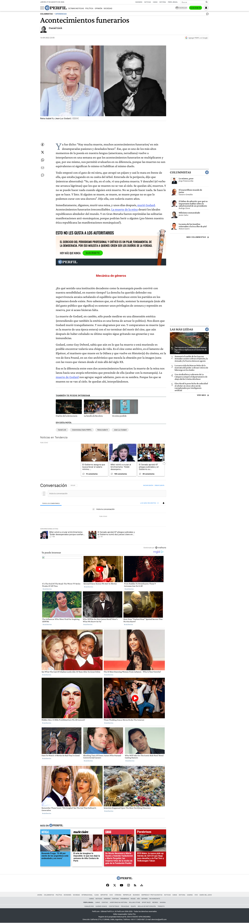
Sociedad (108, 8)
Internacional (87, 895)
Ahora (39, 895)
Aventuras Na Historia (118, 902)
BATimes (145, 899)
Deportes (104, 895)
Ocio (111, 895)
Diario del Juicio (206, 895)
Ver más (201, 395)
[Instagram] (128, 885)
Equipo (133, 906)
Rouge (133, 899)
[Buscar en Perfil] (207, 2)
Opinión (98, 8)
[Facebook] (107, 885)
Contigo (105, 902)
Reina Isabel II (102, 430)
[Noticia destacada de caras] (119, 833)
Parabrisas (124, 899)
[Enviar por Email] (42, 167)
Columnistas (180, 172)
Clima (96, 895)
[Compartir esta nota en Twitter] (42, 152)
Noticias (147, 2)
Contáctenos (114, 906)
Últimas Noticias (76, 8)
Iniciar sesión (148, 485)
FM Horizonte (154, 899)
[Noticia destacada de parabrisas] (151, 833)
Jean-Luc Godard (120, 430)
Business (139, 2)
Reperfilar (127, 895)
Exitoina (182, 895)
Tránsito (161, 906)
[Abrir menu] (42, 8)
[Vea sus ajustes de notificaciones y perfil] (206, 7)
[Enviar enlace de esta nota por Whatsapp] (42, 160)
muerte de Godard (67, 377)
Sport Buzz (146, 902)
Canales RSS (89, 906)
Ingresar (183, 8)
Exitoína (163, 2)
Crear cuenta (159, 485)
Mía (138, 899)
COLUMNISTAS (46, 14)
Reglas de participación (147, 906)
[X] (114, 885)
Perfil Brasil (173, 2)
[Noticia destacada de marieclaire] (87, 833)
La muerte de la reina (124, 209)
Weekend (107, 899)
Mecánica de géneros (111, 276)
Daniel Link (55, 28)
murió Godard (146, 205)
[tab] (51, 503)
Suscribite (195, 8)
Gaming (190, 895)
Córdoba (118, 895)
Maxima (163, 902)
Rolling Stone (134, 902)
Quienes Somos (101, 906)
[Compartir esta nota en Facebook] (42, 144)
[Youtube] (121, 885)
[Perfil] (56, 825)
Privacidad (125, 906)
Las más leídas (181, 329)
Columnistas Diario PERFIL (82, 430)
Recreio (155, 902)
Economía (67, 895)
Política (89, 8)
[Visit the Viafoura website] (160, 547)
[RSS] (135, 885)
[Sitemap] (141, 885)
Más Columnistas (196, 237)
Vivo (196, 895)
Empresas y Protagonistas (151, 895)
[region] (103, 516)
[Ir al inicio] (56, 7)
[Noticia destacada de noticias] (55, 833)
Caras (155, 2)
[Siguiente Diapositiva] (164, 462)
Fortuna (115, 899)
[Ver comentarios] (207, 14)
